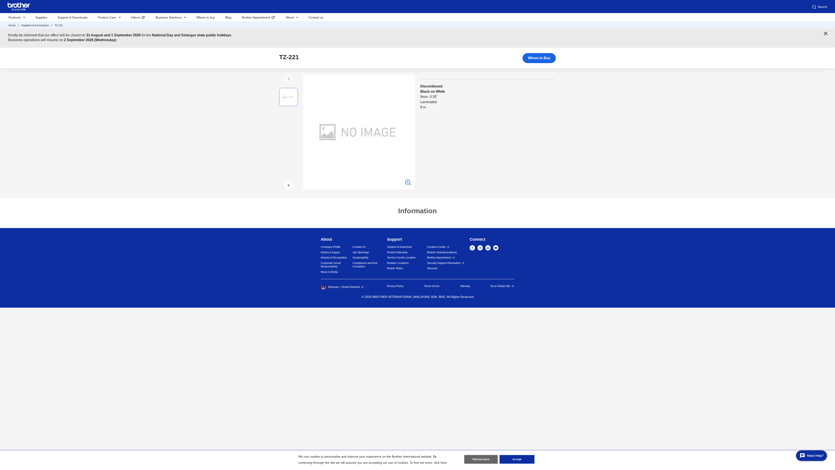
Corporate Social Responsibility (331, 265)
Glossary (432, 268)
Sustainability (360, 257)
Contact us (316, 17)
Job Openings (360, 252)
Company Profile (331, 246)
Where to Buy (539, 58)
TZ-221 (59, 25)
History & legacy (330, 252)
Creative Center (436, 246)
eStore (135, 17)
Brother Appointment (256, 17)
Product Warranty (397, 252)
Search (822, 6)
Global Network (351, 287)
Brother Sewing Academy (442, 252)
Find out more (481, 459)
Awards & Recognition (334, 257)
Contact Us (359, 246)
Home (12, 25)
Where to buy (205, 17)
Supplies (41, 17)
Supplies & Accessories (35, 25)
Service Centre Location (401, 257)
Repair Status (395, 268)
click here (440, 462)
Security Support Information (444, 263)
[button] (288, 79)
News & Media (329, 272)
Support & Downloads (72, 17)
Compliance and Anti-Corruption (365, 265)
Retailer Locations (398, 263)
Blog (228, 17)
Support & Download (399, 246)
